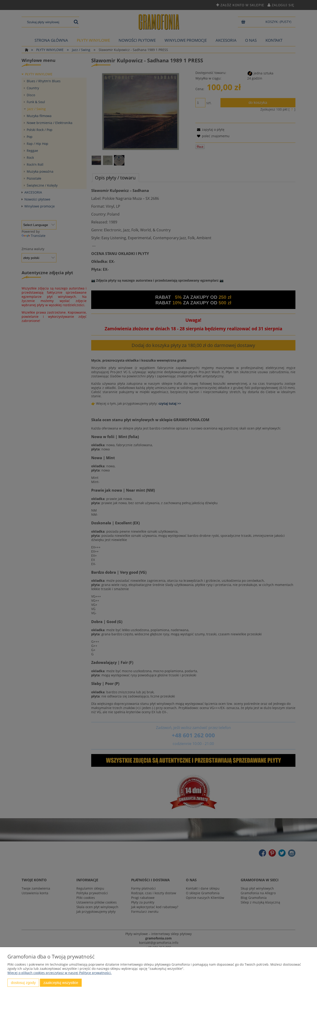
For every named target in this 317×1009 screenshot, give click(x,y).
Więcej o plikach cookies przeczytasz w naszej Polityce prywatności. (59, 973)
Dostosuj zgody (23, 982)
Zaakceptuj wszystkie (60, 982)
